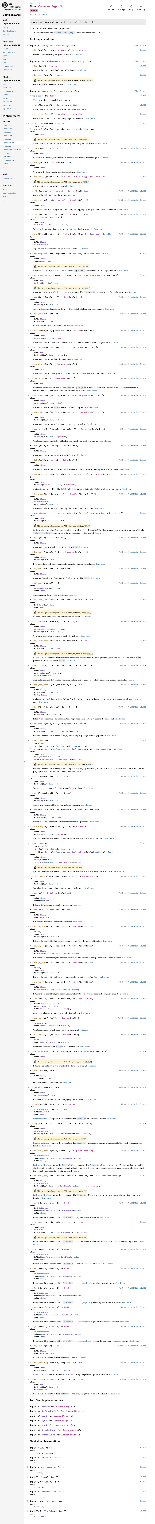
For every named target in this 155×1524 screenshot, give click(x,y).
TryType (118, 749)
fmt (36, 50)
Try (38, 675)
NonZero (94, 176)
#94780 (87, 612)
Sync (44, 1420)
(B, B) (75, 621)
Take (65, 460)
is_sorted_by (41, 1362)
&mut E (78, 600)
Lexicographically (41, 1118)
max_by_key (40, 926)
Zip (67, 234)
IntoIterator (37, 217)
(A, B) (66, 1009)
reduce (37, 723)
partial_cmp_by (42, 1175)
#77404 (85, 182)
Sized (42, 134)
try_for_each (41, 684)
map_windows (40, 513)
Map (66, 297)
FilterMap (78, 347)
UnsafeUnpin (49, 1430)
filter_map (40, 347)
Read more (77, 54)
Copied (65, 1018)
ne (35, 1249)
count (37, 148)
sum (36, 1070)
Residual (57, 749)
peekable (39, 378)
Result (82, 50)
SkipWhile (84, 395)
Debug (45, 45)
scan (36, 474)
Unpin (45, 1425)
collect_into (41, 600)
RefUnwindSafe (50, 1411)
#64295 (83, 1139)
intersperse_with (43, 275)
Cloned (65, 1034)
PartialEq (50, 1210)
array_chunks (41, 1051)
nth (36, 191)
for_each (39, 314)
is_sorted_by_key (43, 1379)
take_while (40, 412)
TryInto (49, 1511)
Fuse (53, 538)
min (36, 909)
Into (47, 1481)
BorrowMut (46, 1467)
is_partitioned (42, 641)
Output (104, 749)
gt (35, 1307)
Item (38, 96)
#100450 (88, 1062)
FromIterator (43, 588)
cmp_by (37, 1123)
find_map (39, 826)
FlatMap (74, 494)
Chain (71, 214)
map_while (39, 429)
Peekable (60, 378)
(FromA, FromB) (84, 998)
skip (36, 445)
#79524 (86, 266)
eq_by (37, 1222)
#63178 (79, 867)
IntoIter (70, 129)
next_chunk (40, 123)
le (35, 1288)
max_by (37, 946)
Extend (40, 605)
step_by (38, 200)
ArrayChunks (86, 1051)
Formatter (62, 50)
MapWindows (99, 513)
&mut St (46, 485)
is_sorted (39, 1346)
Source (44, 14)
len (36, 66)
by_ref (37, 569)
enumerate (39, 364)
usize (54, 66)
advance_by (40, 176)
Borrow (44, 1457)
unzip (37, 998)
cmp (36, 1104)
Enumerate (62, 364)
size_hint (39, 114)
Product (40, 1095)
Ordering (75, 953)
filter (37, 330)
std (10, 3)
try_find (39, 843)
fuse (36, 538)
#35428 (89, 80)
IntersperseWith (95, 275)
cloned (37, 1034)
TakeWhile (84, 412)
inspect (38, 552)
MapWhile (86, 429)
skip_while (40, 395)
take (36, 460)
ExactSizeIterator (53, 61)
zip (36, 234)
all (36, 776)
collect (38, 583)
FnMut (39, 283)
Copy (39, 1023)
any (36, 793)
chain (37, 214)
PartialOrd (50, 1158)
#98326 (85, 139)
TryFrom (49, 1501)
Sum (38, 1078)
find (36, 809)
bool (59, 75)
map (36, 297)
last (36, 162)
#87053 (89, 764)
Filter (77, 330)
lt (35, 1268)
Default (40, 629)
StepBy (74, 200)
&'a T (65, 1026)
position (39, 876)
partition (39, 621)
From (43, 1477)
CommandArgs (62, 45)
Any (42, 1447)
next (36, 105)
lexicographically (84, 1283)
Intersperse (94, 253)
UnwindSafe (48, 1434)
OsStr (53, 96)
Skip (65, 445)
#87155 (86, 526)
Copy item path (61, 6)
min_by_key (40, 962)
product (38, 1087)
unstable (134, 148)
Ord (47, 901)
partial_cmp (40, 1150)
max (36, 893)
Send (44, 1415)
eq (35, 1203)
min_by (37, 982)
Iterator (34, 11)
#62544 (89, 653)
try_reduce (40, 740)
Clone (48, 261)
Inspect (69, 552)
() (86, 176)
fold (36, 707)
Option (60, 105)
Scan (95, 474)
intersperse (40, 253)
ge (35, 1326)
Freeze (46, 1406)
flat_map (39, 494)
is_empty (39, 75)
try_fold (39, 665)
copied (37, 1018)
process (36, 3)
